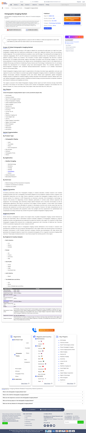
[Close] (54, 213)
